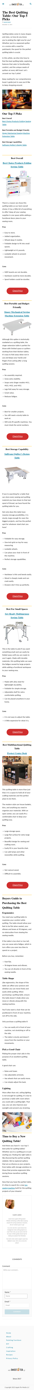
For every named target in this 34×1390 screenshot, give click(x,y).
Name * (8, 1292)
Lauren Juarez (7, 22)
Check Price (18, 291)
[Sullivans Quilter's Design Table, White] (17, 475)
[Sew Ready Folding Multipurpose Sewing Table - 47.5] (17, 632)
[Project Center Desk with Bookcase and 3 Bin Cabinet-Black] (17, 771)
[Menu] (3, 4)
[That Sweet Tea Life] (16, 4)
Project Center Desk (17, 753)
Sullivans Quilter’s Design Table (14, 145)
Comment (6, 1266)
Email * (7, 1302)
